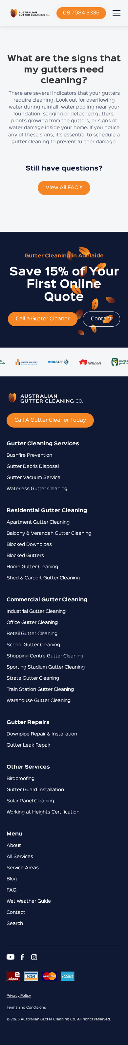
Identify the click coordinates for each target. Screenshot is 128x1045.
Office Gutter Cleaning (32, 623)
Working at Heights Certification (43, 812)
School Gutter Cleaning (33, 645)
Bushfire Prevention (29, 455)
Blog (12, 879)
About (14, 846)
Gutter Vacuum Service (33, 478)
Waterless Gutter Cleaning (37, 489)
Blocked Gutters (25, 556)
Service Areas (23, 868)
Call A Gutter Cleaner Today (50, 420)
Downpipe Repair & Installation (42, 734)
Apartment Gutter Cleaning (38, 522)
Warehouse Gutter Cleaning (39, 701)
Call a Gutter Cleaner (43, 319)
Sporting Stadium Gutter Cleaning (46, 667)
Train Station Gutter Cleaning (40, 690)
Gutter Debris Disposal (33, 467)
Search (15, 924)
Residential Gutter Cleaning (47, 510)
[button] (115, 13)
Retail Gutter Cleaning (32, 634)
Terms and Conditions (26, 1007)
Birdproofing (20, 779)
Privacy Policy (19, 995)
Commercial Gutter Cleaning (47, 599)
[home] (30, 13)
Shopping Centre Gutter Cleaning (45, 656)
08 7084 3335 (81, 13)
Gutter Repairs (28, 722)
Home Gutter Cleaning (32, 567)
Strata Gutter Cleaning (33, 678)
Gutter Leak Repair (28, 745)
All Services (20, 857)
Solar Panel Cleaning (30, 801)
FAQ (11, 890)
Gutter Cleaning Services (43, 443)
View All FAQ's (64, 188)
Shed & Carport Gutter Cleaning (43, 578)
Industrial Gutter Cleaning (36, 611)
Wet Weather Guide (29, 901)
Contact (101, 319)
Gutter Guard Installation (35, 790)
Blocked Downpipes (29, 545)
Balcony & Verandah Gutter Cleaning (49, 533)
